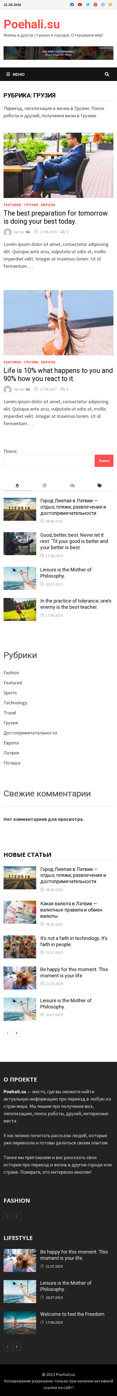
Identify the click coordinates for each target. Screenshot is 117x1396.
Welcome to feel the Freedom (72, 1314)
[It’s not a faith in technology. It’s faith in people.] (20, 939)
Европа (48, 204)
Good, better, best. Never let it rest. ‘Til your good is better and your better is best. (74, 541)
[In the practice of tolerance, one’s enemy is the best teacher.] (20, 601)
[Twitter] (88, 4)
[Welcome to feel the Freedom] (20, 1315)
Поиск (10, 451)
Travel (10, 713)
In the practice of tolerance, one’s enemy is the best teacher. (76, 604)
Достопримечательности (30, 733)
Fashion (11, 672)
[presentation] (17, 485)
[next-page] (17, 1033)
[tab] (17, 485)
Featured (12, 204)
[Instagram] (103, 4)
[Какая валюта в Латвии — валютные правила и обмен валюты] (20, 904)
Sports (10, 692)
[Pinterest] (96, 4)
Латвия (11, 753)
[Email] (110, 4)
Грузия (31, 204)
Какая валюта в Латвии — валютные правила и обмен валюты (71, 910)
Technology (15, 702)
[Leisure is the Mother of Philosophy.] (20, 570)
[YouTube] (80, 4)
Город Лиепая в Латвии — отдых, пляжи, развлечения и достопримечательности (73, 507)
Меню (18, 74)
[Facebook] (72, 4)
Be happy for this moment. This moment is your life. (74, 972)
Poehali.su (32, 24)
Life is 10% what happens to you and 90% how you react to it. (58, 375)
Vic (28, 231)
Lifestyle (18, 1238)
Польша (12, 763)
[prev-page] (8, 1033)
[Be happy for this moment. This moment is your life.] (20, 970)
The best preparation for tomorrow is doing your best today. (56, 217)
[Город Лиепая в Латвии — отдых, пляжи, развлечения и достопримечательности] (20, 501)
